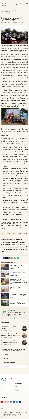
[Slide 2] (14, 318)
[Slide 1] (13, 318)
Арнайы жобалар (5, 393)
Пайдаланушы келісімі (20, 390)
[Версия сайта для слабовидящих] (24, 4)
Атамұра (3, 383)
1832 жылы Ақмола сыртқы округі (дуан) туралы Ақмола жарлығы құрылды (16, 314)
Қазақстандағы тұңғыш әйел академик (9, 327)
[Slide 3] (15, 318)
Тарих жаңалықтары (9, 11)
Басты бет (5, 10)
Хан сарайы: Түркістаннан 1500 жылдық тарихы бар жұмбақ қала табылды (10, 334)
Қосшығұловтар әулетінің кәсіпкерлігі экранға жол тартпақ (10, 341)
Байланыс (17, 386)
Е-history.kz (7, 22)
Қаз (17, 4)
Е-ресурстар (4, 386)
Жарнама (17, 393)
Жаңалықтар (14, 10)
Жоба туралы (18, 383)
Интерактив (3, 390)
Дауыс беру (6, 366)
